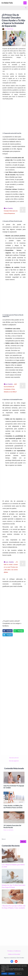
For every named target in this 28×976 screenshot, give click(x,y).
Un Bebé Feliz (7, 3)
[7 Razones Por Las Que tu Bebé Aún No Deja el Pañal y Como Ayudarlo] (12, 896)
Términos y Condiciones (14, 951)
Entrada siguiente (14, 760)
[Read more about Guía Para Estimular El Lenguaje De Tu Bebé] (14, 777)
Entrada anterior (14, 757)
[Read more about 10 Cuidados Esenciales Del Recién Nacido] (14, 817)
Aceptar (4, 973)
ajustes (3, 971)
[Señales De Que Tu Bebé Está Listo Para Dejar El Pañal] (12, 876)
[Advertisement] (14, 116)
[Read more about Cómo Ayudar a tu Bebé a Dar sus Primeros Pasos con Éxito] (14, 797)
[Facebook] (12, 961)
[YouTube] (16, 961)
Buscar (4, 839)
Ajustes (18, 973)
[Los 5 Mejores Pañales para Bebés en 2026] (12, 855)
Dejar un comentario (8, 830)
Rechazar (11, 973)
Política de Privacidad (14, 954)
